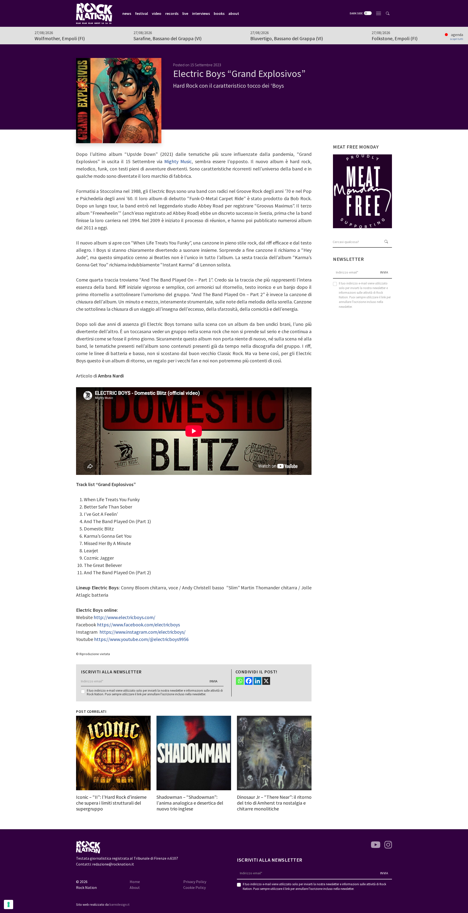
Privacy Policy (194, 881)
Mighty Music (178, 161)
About (135, 887)
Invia (214, 681)
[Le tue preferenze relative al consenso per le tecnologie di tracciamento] (8, 904)
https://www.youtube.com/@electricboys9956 (141, 639)
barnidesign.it (119, 904)
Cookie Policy (194, 887)
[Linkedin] (257, 681)
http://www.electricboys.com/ (124, 617)
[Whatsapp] (240, 681)
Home (135, 881)
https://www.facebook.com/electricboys (138, 624)
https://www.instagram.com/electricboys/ (142, 632)
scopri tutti (456, 39)
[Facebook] (249, 681)
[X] (266, 681)
